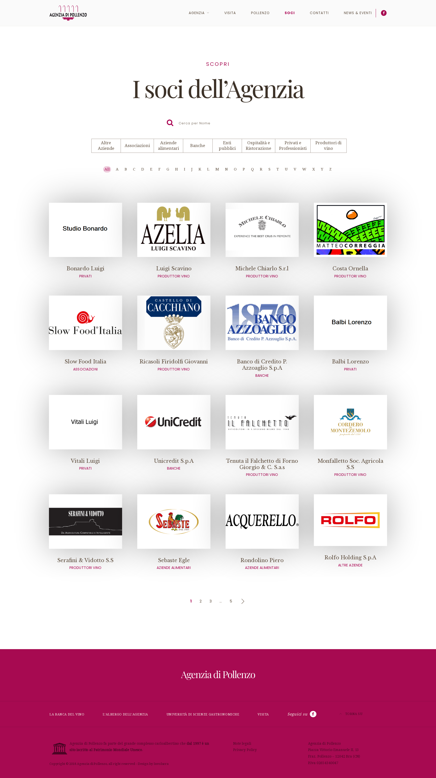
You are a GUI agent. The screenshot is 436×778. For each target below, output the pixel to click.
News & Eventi (358, 13)
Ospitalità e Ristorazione (258, 145)
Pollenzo (260, 13)
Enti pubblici (227, 145)
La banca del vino (67, 714)
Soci (290, 13)
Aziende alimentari (168, 145)
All (107, 169)
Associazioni (137, 145)
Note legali (242, 743)
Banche (197, 145)
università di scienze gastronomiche (203, 714)
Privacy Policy (245, 750)
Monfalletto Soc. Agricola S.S (350, 467)
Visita (230, 13)
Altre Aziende (106, 145)
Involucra (161, 764)
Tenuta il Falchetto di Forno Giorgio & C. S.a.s (262, 467)
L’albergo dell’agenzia (125, 714)
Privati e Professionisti (293, 145)
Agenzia (197, 13)
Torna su (353, 714)
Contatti (319, 13)
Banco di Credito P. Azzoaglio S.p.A (262, 368)
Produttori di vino (328, 145)
